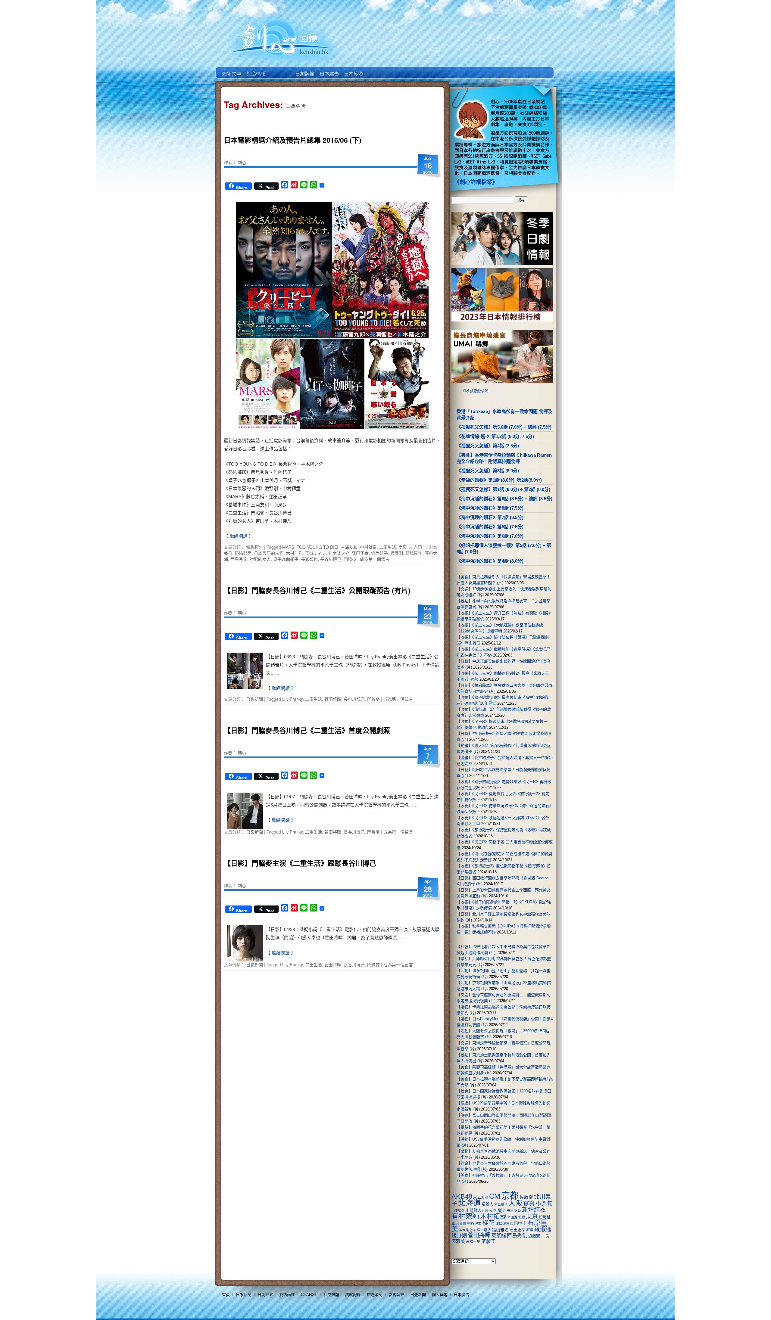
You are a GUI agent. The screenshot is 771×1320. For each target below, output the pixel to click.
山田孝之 (489, 1211)
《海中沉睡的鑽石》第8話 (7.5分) (490, 508)
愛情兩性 (287, 1294)
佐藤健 (526, 1197)
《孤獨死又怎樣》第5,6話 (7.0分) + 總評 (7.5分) (504, 427)
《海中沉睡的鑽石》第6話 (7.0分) (490, 536)
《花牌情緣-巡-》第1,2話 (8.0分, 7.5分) (495, 436)
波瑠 (498, 1223)
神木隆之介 (338, 553)
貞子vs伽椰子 (285, 559)
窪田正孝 (360, 553)
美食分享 (377, 69)
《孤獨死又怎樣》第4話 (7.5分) (488, 445)
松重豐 (461, 1223)
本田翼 (512, 1217)
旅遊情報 (280, 69)
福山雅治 (500, 1229)
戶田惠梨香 (512, 1211)
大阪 (515, 1203)
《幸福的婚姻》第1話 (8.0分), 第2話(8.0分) (499, 480)
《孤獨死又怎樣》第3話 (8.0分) (488, 470)
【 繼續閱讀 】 (238, 536)
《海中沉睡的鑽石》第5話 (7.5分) (490, 526)
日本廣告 (329, 69)
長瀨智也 (309, 559)
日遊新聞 (418, 1294)
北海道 (469, 1203)
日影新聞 (254, 699)
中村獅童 (368, 547)
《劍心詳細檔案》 (476, 182)
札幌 (521, 1217)
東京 (532, 1216)
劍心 (242, 162)
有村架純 (465, 1216)
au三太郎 (480, 1197)
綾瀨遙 (542, 1229)
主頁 (231, 69)
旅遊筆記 (374, 1294)
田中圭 (520, 1223)
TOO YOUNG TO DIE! (317, 547)
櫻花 (488, 1222)
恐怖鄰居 (243, 553)
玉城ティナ (315, 553)
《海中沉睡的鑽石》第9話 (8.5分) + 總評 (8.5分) (504, 498)
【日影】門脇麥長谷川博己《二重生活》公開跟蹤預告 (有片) (317, 590)
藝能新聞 (255, 69)
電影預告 (254, 547)
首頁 (226, 1294)
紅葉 (529, 1230)
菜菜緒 (499, 1235)
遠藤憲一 (536, 1236)
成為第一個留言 (374, 559)
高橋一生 (473, 1242)
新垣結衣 (534, 1210)
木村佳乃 (294, 553)
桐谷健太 (474, 1224)
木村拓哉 (493, 1216)
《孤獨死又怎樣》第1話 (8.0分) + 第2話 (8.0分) (503, 489)
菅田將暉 (332, 699)
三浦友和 (349, 547)
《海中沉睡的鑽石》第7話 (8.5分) (490, 517)
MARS (288, 547)
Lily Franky (292, 699)
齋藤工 (488, 1241)
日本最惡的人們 (268, 553)
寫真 (529, 1203)
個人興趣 (440, 1294)
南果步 (404, 547)
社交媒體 (331, 1294)
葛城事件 (413, 553)
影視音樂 (396, 1294)
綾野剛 (396, 553)
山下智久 (458, 1211)
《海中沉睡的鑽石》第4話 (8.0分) (490, 561)
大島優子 (500, 1204)
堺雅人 (487, 1204)
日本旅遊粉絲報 (475, 391)
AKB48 (461, 1196)
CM (494, 1196)
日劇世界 (304, 69)
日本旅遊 (353, 69)
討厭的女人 (260, 559)
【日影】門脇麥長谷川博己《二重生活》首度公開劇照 (307, 730)
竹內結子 (379, 553)
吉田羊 (420, 547)
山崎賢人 (473, 1210)
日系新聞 (243, 1294)
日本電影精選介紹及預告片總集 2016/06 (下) (292, 140)
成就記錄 (353, 1294)
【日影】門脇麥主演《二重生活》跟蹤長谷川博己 (300, 863)
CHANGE (309, 1294)
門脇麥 (350, 559)
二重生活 (387, 547)
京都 (510, 1195)
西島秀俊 (238, 559)
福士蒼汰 (483, 1230)
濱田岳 (508, 1223)
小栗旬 (544, 1203)
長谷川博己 (330, 559)
